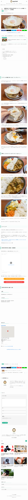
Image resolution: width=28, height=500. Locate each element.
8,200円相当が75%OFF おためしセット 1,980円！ (13, 32)
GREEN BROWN (3, 325)
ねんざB (5, 385)
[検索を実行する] (26, 441)
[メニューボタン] (1, 1)
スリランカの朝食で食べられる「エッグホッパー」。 (10, 51)
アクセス (5, 58)
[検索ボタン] (26, 1)
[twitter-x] (11, 387)
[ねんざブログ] (14, 1)
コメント (3, 398)
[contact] (15, 437)
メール (3, 410)
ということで (5, 53)
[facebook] (10, 387)
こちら (22, 385)
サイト (3, 413)
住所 (4, 57)
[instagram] (12, 387)
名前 (2, 407)
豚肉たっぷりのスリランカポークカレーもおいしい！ (10, 52)
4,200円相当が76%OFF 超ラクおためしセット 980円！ (14, 349)
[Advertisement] (14, 68)
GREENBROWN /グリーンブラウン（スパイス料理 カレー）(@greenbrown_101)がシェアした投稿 (13, 274)
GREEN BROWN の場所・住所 (7, 56)
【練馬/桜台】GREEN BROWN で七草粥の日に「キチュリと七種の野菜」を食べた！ (17, 40)
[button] (3, 30)
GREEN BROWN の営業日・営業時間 (8, 54)
